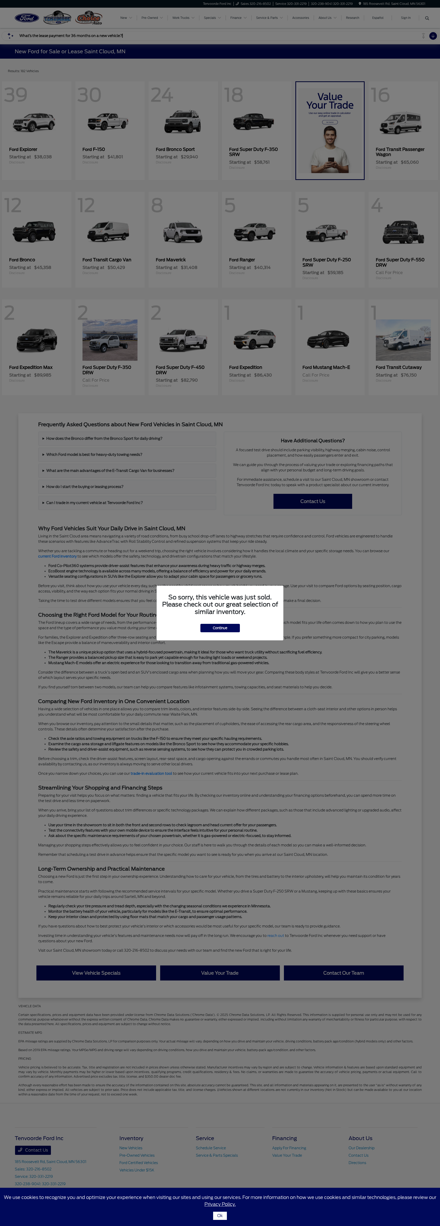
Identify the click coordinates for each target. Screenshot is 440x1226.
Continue (220, 628)
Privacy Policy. (220, 1204)
